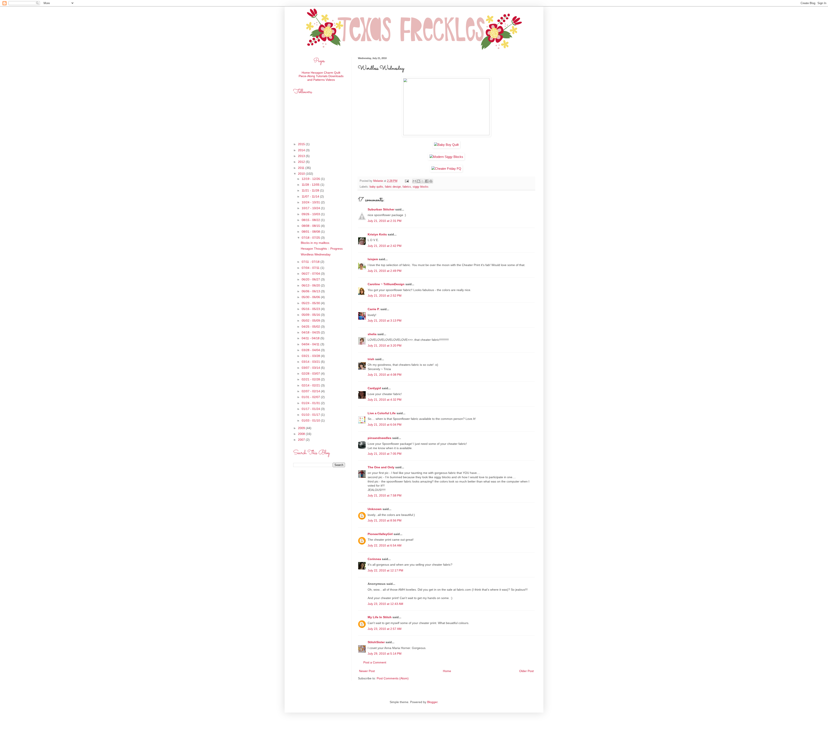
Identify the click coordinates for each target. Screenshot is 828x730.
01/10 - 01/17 (311, 414)
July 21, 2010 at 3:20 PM (384, 345)
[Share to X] (422, 181)
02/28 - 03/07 (311, 373)
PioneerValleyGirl (380, 534)
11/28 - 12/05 (311, 184)
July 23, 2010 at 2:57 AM (384, 628)
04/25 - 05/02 (311, 326)
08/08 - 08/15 (311, 225)
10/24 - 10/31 (311, 202)
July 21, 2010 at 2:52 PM (384, 295)
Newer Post (367, 671)
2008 (302, 434)
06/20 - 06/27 (311, 279)
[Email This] (414, 181)
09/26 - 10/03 (311, 214)
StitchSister (376, 642)
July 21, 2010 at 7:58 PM (384, 495)
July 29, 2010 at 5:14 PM (384, 653)
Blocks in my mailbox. (315, 242)
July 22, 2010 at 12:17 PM (385, 570)
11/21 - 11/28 (311, 190)
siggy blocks (420, 186)
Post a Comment (374, 662)
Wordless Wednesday (316, 254)
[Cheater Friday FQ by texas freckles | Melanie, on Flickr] (446, 168)
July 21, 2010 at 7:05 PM (384, 453)
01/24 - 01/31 (311, 403)
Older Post (526, 671)
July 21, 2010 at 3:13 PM (384, 320)
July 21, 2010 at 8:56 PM (384, 520)
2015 (302, 144)
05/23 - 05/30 (311, 303)
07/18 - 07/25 (311, 237)
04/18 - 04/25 (311, 332)
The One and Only (381, 467)
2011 (301, 168)
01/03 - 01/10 (311, 420)
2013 (302, 156)
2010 (302, 173)
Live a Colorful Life (382, 413)
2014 (302, 150)
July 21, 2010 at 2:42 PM (384, 245)
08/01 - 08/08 (311, 231)
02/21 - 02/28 (311, 379)
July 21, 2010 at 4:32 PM (384, 399)
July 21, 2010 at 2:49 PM (384, 270)
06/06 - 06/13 (311, 291)
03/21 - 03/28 (311, 356)
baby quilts (376, 186)
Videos (330, 79)
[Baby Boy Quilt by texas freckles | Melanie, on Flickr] (446, 144)
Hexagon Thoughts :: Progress (322, 248)
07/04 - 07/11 (311, 267)
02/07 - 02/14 (311, 391)
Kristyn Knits (377, 234)
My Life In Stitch (380, 617)
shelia (372, 334)
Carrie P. (374, 309)
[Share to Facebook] (427, 181)
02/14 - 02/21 (311, 385)
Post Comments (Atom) (393, 678)
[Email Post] (407, 180)
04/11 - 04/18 (311, 338)
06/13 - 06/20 (311, 285)
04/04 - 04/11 (311, 344)
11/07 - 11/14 (311, 196)
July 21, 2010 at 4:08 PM (384, 374)
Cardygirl (374, 388)
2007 (302, 439)
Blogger (432, 702)
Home (447, 671)
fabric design (393, 186)
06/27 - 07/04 (311, 273)
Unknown (375, 509)
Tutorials (322, 76)
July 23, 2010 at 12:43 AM (385, 603)
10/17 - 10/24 (311, 208)
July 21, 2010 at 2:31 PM (384, 221)
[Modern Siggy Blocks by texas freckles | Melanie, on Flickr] (446, 157)
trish (371, 359)
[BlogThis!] (418, 181)
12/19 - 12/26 (311, 179)
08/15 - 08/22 (311, 220)
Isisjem (373, 259)
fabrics (407, 186)
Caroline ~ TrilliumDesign (386, 284)
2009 (302, 428)
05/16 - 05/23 (311, 309)
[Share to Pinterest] (431, 181)
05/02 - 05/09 (311, 320)
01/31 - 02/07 (311, 397)
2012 (302, 161)
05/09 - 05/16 (311, 314)
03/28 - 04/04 (311, 350)
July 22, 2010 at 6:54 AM (384, 545)
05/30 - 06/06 (311, 297)
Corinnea (374, 559)
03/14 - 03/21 (311, 361)
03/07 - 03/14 (311, 367)
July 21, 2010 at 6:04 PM (384, 424)
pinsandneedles (379, 438)
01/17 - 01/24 (311, 409)
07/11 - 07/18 (311, 261)
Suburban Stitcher (381, 209)
